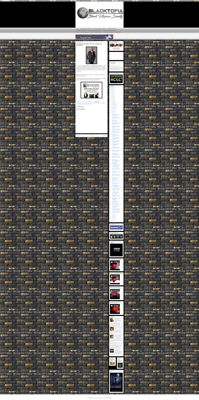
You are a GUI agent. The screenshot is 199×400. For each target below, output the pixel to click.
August (113, 108)
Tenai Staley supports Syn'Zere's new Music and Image (116, 141)
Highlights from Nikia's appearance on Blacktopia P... (115, 178)
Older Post (105, 135)
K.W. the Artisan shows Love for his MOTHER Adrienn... (116, 189)
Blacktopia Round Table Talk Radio (95, 30)
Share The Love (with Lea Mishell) (83, 32)
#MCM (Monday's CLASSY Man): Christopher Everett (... (116, 163)
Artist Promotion (118, 32)
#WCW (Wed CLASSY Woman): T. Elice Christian (115, 135)
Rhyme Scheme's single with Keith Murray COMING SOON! (116, 186)
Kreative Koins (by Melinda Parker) (109, 30)
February (113, 217)
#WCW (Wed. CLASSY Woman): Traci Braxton (116, 129)
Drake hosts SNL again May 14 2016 (115, 183)
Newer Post (78, 135)
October (113, 105)
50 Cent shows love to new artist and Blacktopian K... (115, 115)
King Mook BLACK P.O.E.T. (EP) (115, 121)
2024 (112, 90)
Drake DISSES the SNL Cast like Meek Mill (115, 166)
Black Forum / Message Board (96, 32)
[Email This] (95, 101)
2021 (112, 94)
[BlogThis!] (96, 101)
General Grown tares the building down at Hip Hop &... (116, 126)
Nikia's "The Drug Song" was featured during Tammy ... (116, 212)
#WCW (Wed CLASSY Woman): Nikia (115, 201)
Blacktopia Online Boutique (81, 30)
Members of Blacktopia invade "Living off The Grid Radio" (116, 343)
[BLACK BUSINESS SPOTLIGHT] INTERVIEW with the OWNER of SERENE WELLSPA (117, 320)
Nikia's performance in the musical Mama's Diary (116, 209)
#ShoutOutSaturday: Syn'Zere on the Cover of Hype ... (116, 195)
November (114, 104)
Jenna (101, 103)
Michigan (103, 103)
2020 (112, 96)
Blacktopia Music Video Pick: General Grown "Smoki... (115, 123)
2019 (112, 97)
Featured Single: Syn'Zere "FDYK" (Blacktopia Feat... (116, 148)
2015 (112, 220)
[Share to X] (97, 101)
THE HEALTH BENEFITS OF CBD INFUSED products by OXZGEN (118, 336)
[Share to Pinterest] (99, 101)
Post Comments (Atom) (93, 138)
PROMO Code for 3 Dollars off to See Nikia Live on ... (116, 172)
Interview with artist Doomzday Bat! (117, 350)
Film (93, 103)
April (113, 214)
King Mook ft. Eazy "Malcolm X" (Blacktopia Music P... (116, 132)
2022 (112, 93)
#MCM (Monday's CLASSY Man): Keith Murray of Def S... (115, 160)
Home (78, 28)
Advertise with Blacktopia (108, 32)
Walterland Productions (88, 104)
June (113, 111)
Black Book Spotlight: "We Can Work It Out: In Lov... (116, 151)
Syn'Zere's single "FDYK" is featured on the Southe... (116, 144)
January (113, 218)
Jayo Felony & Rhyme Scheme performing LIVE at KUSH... (115, 192)
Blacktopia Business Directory (86, 28)
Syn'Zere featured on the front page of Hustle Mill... (116, 118)
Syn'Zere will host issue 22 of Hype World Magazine (115, 138)
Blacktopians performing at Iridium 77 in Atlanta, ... (116, 157)
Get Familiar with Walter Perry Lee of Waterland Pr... (116, 175)
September (114, 107)
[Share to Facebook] (98, 101)
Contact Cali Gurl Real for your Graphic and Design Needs (118, 328)
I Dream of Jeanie (97, 103)
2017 (112, 100)
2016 (112, 101)
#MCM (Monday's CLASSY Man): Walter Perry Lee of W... (116, 154)
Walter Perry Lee (82, 104)
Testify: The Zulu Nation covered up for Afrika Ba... (116, 169)
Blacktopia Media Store (112, 28)
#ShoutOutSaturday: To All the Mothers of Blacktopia (116, 199)
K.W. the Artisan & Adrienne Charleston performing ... (115, 206)
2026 (112, 87)
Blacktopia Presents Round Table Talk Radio (85, 103)
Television (77, 104)
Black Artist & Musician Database (100, 28)
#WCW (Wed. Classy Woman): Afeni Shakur (116, 204)
